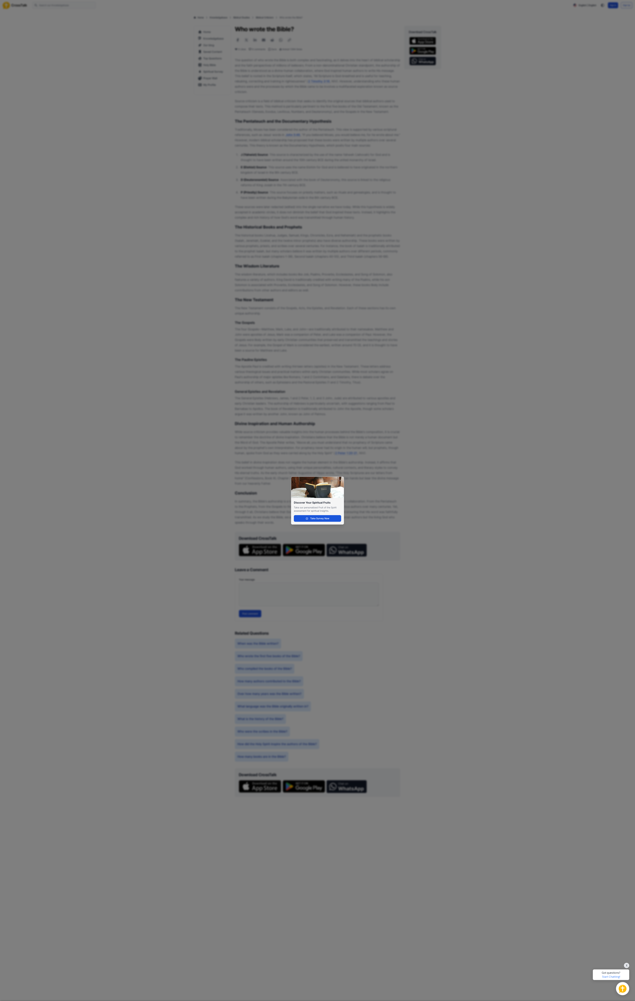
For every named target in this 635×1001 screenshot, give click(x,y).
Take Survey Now (319, 518)
